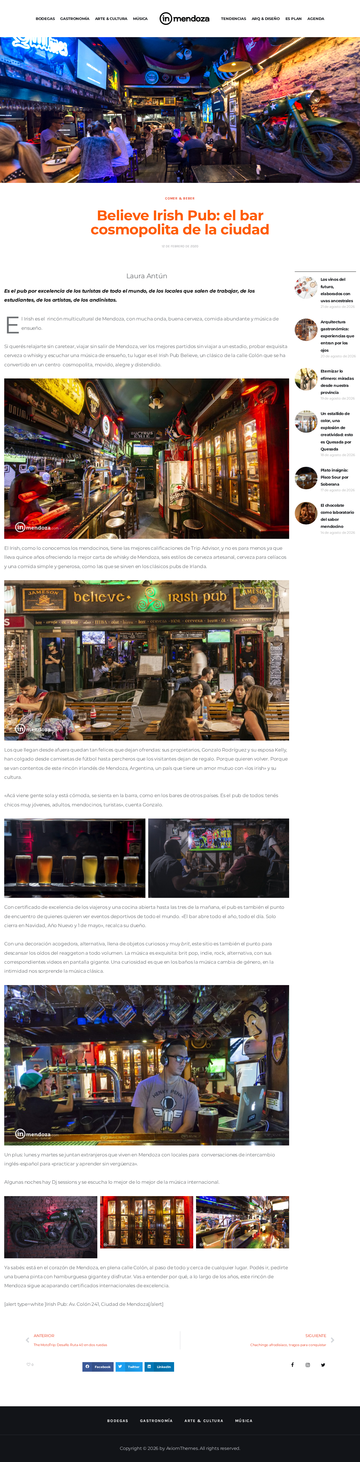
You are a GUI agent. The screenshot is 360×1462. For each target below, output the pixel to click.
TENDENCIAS (233, 18)
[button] (98, 1367)
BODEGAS (45, 18)
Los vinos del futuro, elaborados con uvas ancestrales (337, 290)
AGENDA (315, 18)
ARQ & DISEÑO (266, 18)
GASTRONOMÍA (74, 18)
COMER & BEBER (180, 198)
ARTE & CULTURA (111, 18)
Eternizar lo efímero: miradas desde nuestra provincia (337, 382)
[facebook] (292, 1365)
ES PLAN (293, 18)
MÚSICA (140, 18)
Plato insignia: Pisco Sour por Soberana (334, 477)
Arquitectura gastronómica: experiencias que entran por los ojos (337, 336)
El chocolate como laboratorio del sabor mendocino (337, 516)
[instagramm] (307, 1365)
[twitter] (323, 1365)
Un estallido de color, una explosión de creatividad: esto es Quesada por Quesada (337, 431)
